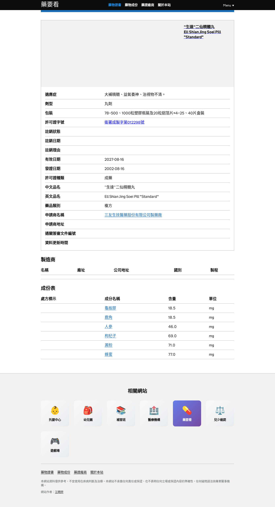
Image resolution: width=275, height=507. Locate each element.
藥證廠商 (147, 5)
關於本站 (164, 5)
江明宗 (59, 492)
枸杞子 (110, 336)
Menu (227, 5)
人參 (108, 326)
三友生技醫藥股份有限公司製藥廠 (133, 215)
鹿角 (108, 317)
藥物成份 (131, 5)
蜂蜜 (108, 354)
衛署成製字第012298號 (124, 122)
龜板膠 (110, 308)
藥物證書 (114, 5)
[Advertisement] (114, 53)
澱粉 (108, 345)
